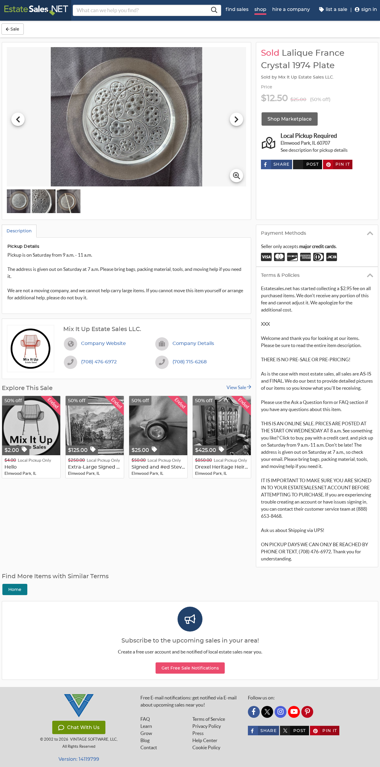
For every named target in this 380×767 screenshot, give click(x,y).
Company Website (103, 343)
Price (266, 87)
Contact (148, 747)
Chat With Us (83, 727)
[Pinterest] (307, 712)
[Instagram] (280, 712)
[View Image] (19, 201)
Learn (146, 726)
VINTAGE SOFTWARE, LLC (93, 739)
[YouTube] (294, 712)
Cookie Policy (206, 747)
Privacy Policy (206, 726)
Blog (145, 740)
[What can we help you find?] (214, 10)
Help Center (204, 740)
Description (19, 231)
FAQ (145, 719)
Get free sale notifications (190, 668)
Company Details (193, 343)
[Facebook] (254, 712)
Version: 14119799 (78, 759)
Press (198, 733)
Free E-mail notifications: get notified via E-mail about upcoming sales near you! (188, 701)
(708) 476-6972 (99, 361)
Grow (146, 733)
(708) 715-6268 (189, 361)
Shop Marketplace (289, 119)
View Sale (237, 387)
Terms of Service (208, 719)
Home (14, 589)
